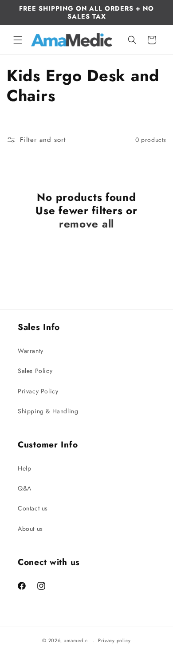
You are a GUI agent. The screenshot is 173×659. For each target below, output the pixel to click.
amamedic (76, 640)
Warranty (30, 350)
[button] (18, 40)
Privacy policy (114, 640)
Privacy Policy (38, 391)
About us (30, 528)
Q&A (24, 488)
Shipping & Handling (48, 411)
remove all (86, 224)
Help (24, 468)
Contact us (33, 508)
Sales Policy (35, 370)
